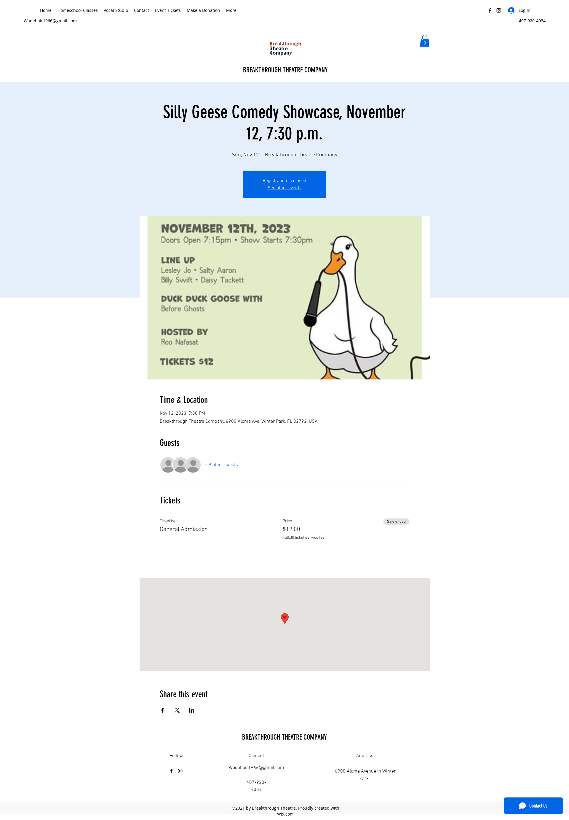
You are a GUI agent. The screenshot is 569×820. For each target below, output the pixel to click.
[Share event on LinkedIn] (191, 710)
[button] (425, 41)
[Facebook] (490, 10)
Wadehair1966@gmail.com (50, 20)
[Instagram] (499, 10)
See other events (285, 188)
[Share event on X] (177, 710)
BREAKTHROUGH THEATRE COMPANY (286, 70)
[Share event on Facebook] (162, 710)
